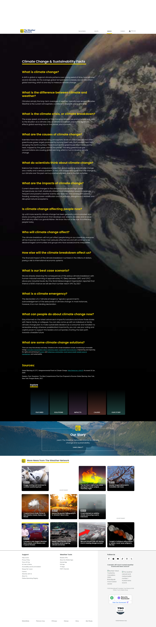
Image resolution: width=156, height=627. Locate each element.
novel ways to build (70, 352)
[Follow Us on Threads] (127, 559)
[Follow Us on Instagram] (113, 559)
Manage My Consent (27, 569)
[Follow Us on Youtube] (118, 559)
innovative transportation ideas (37, 350)
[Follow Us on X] (131, 559)
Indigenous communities (55, 352)
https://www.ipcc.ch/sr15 (75, 370)
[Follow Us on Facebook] (109, 559)
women (42, 352)
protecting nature (52, 350)
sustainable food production (68, 350)
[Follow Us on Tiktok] (122, 559)
